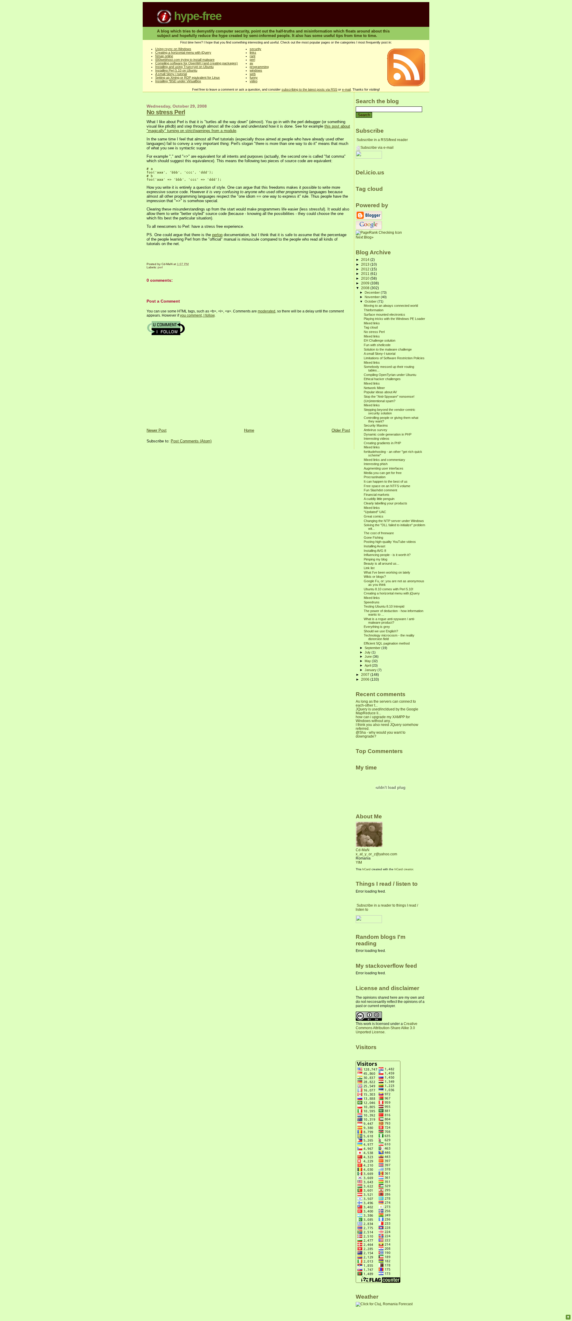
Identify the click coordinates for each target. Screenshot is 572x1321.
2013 (365, 264)
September (373, 648)
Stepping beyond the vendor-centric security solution (389, 411)
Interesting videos (376, 438)
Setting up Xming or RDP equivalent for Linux (187, 77)
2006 (365, 679)
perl (252, 59)
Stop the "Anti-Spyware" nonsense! (389, 396)
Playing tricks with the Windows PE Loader (394, 318)
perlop (217, 235)
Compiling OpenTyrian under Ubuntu (390, 375)
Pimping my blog (375, 559)
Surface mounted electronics (384, 314)
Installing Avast (374, 546)
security (255, 49)
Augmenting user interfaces (383, 468)
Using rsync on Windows (173, 49)
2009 (365, 283)
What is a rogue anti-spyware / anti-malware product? (389, 620)
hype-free (196, 16)
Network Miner (374, 388)
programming (259, 67)
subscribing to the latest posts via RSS (309, 89)
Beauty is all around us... (381, 563)
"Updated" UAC (375, 512)
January (371, 670)
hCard (366, 869)
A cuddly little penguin (379, 499)
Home (249, 430)
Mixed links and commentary (384, 460)
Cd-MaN (362, 850)
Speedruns (372, 602)
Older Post (341, 430)
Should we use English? (381, 631)
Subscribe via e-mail (377, 147)
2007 (365, 674)
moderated (266, 311)
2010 (365, 278)
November (373, 297)
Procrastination (375, 477)
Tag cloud (371, 327)
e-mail (346, 89)
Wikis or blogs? (375, 576)
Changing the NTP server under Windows (394, 521)
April (368, 665)
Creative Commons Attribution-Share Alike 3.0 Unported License (386, 1028)
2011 (365, 273)
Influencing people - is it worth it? (387, 555)
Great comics (373, 516)
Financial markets (376, 494)
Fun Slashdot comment (380, 490)
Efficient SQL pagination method (387, 643)
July (368, 652)
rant (252, 56)
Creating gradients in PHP (382, 443)
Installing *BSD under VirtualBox (178, 81)
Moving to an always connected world (391, 305)
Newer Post (157, 430)
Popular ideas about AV (380, 392)
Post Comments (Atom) (191, 441)
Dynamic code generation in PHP (387, 434)
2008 (365, 288)
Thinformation (373, 310)
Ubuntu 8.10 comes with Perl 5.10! (388, 589)
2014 (365, 259)
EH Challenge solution (379, 340)
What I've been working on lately (387, 572)
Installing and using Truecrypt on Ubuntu (184, 67)
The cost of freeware (379, 533)
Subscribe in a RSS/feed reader (382, 140)
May (368, 661)
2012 (365, 269)
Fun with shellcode (377, 345)
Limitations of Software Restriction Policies (394, 358)
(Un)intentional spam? (379, 401)
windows (256, 70)
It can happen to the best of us (386, 481)
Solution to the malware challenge (388, 349)
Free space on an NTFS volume (387, 486)
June (369, 656)
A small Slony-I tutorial (171, 74)
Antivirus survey (375, 430)
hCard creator (403, 869)
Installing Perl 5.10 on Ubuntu (176, 70)
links (253, 52)
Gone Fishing (373, 537)
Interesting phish (376, 464)
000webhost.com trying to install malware (184, 59)
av (251, 63)
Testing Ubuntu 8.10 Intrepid (384, 606)
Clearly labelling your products (385, 503)
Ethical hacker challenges (382, 379)
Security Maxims (376, 425)
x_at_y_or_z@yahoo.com (376, 854)
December (373, 292)
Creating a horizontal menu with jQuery (183, 52)
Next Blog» (365, 237)
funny (254, 77)
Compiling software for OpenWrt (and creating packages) (196, 63)
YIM (359, 862)
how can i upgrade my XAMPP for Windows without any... (383, 719)
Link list (369, 568)
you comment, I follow (197, 315)
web (253, 74)
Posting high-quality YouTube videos (390, 541)
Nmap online (164, 56)
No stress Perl (166, 112)
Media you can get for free (383, 473)
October (371, 301)
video (253, 81)
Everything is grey (377, 626)
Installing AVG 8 (375, 550)
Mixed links (372, 323)
